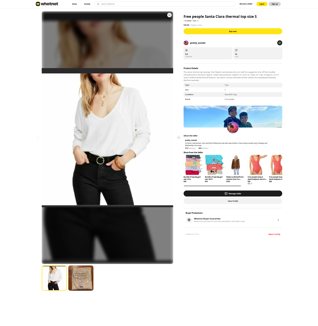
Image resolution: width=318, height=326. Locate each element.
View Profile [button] (233, 201)
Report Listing (274, 234)
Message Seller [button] (235, 193)
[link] (74, 4)
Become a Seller (246, 4)
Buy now (233, 31)
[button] (279, 42)
